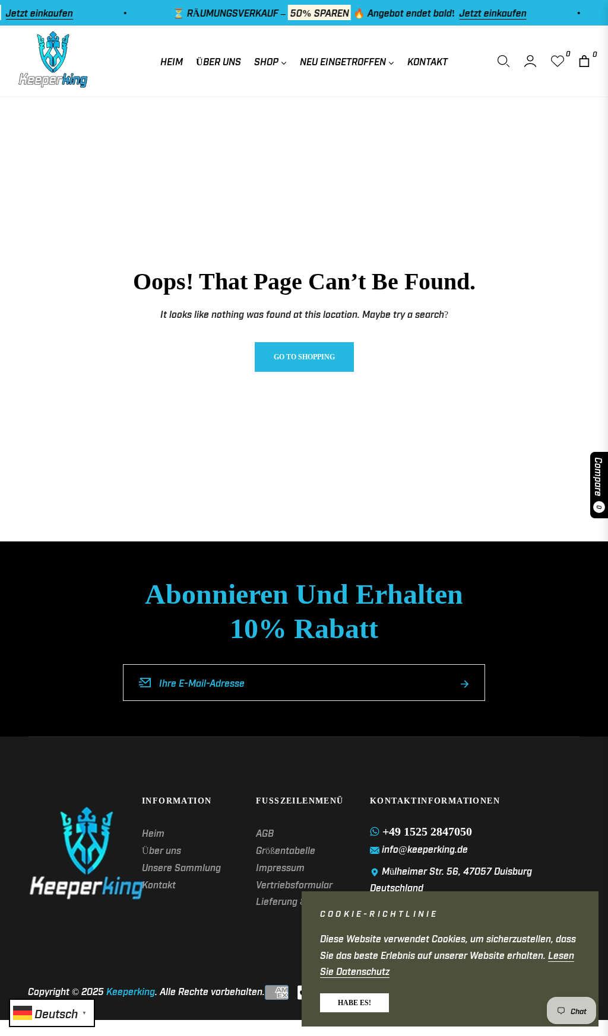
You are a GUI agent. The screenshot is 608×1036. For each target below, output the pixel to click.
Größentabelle (285, 850)
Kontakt (159, 884)
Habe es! (354, 1003)
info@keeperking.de (425, 849)
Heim (153, 833)
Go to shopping (304, 357)
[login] (530, 61)
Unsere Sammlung (181, 867)
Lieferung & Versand (300, 901)
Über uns (161, 850)
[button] (503, 61)
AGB (265, 833)
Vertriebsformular (294, 884)
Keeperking (130, 991)
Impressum (280, 867)
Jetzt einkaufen (479, 12)
